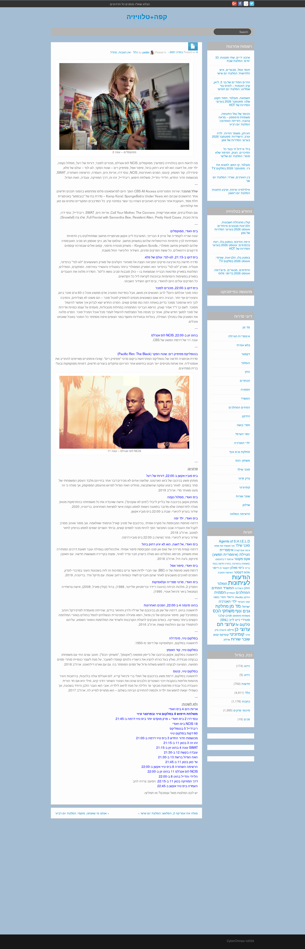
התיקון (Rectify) (242, 597)
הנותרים (245, 380)
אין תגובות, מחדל (120, 52)
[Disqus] (126, 877)
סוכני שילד (243, 469)
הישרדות (239, 588)
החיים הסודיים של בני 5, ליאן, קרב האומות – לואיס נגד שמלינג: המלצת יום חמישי (231, 85)
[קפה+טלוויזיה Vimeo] (246, 3)
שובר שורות (243, 496)
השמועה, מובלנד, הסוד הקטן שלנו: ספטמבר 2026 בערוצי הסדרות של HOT (232, 101)
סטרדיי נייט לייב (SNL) (235, 619)
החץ (247, 371)
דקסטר (246, 354)
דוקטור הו (224, 567)
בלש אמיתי (243, 345)
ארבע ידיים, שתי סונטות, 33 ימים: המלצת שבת (232, 59)
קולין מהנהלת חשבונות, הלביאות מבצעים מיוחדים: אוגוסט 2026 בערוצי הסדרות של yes (232, 227)
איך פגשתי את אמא (224, 545)
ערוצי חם (226, 623)
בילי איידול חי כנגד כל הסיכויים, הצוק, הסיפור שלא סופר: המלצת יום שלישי (232, 152)
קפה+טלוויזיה (147, 16)
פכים (247, 719)
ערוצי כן (242, 628)
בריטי (247, 567)
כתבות (246, 701)
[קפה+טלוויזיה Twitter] (251, 3)
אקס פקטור (242, 558)
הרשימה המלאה (240, 514)
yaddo (145, 52)
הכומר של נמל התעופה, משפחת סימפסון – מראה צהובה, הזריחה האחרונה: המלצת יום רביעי (234, 118)
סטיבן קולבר (225, 615)
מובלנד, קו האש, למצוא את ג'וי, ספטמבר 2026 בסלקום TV (231, 166)
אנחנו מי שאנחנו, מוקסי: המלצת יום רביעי (81, 813)
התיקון (246, 416)
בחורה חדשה (224, 563)
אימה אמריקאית (242, 550)
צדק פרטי (244, 478)
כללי (135, 52)
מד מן (246, 327)
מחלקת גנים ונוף (239, 451)
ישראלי (246, 606)
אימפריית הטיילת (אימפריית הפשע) (231, 552)
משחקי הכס (242, 460)
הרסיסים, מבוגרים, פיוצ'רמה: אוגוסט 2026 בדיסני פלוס (232, 271)
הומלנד (245, 363)
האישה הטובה (225, 572)
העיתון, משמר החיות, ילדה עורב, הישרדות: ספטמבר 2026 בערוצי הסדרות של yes (231, 136)
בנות (215, 563)
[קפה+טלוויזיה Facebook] (240, 3)
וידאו (247, 666)
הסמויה (245, 389)
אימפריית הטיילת (239, 336)
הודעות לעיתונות (239, 579)
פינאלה (222, 629)
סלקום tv (243, 624)
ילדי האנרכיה (242, 443)
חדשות (246, 684)
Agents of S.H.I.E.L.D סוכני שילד (234, 543)
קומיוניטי (244, 487)
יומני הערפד (242, 434)
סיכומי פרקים (241, 710)
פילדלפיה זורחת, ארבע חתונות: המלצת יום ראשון (230, 191)
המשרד (245, 398)
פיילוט (230, 630)
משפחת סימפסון (241, 615)
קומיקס (224, 634)
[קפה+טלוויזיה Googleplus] (234, 3)
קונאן (216, 634)
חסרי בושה (243, 425)
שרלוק (246, 505)
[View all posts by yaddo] (152, 52)
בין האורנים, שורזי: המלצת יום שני (231, 179)
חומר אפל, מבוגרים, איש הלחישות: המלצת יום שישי (233, 71)
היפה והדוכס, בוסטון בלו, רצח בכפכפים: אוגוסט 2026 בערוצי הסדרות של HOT (231, 245)
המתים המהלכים (239, 407)
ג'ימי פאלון (237, 567)
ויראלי (230, 597)
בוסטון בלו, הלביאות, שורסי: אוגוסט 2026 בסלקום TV (233, 259)
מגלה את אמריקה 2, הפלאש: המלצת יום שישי (169, 813)
